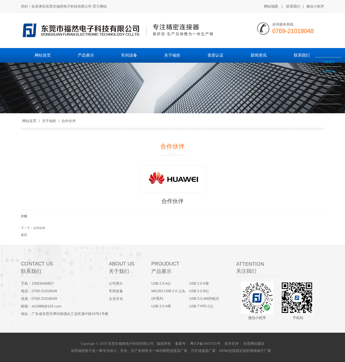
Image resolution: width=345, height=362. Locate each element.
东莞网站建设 (253, 344)
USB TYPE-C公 (201, 306)
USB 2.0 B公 (199, 291)
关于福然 (49, 121)
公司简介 (116, 283)
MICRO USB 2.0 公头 (168, 291)
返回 (24, 235)
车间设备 (116, 291)
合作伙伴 (68, 121)
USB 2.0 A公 (161, 283)
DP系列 (157, 299)
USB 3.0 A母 (161, 306)
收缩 (308, 72)
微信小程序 (315, 6)
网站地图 (271, 6)
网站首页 (29, 121)
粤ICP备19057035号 (204, 344)
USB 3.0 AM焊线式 (204, 299)
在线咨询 (329, 62)
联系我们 (293, 6)
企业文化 (116, 299)
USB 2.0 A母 (199, 283)
